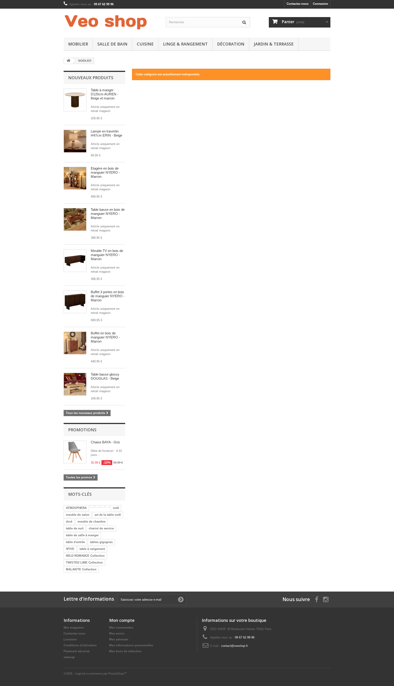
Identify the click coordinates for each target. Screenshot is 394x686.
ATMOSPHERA (76, 508)
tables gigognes (101, 542)
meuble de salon (77, 514)
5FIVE (70, 549)
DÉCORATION (230, 44)
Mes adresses (118, 639)
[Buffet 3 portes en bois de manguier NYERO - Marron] (75, 301)
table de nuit (74, 528)
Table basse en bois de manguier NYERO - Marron (108, 214)
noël (116, 508)
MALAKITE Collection (81, 569)
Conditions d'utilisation (80, 645)
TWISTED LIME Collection (84, 562)
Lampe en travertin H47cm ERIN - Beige (106, 133)
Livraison (70, 639)
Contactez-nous (297, 3)
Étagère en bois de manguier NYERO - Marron (105, 172)
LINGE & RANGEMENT (185, 44)
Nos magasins (74, 627)
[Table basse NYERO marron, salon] (75, 219)
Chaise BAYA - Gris (105, 442)
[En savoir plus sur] (92, 506)
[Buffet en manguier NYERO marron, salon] (75, 343)
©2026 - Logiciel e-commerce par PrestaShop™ (95, 673)
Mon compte (122, 620)
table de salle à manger (82, 535)
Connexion (320, 3)
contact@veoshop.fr (234, 646)
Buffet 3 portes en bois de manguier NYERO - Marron (107, 296)
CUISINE (145, 44)
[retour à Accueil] (68, 61)
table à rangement (92, 549)
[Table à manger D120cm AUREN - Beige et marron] (75, 100)
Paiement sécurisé (77, 651)
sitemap (69, 657)
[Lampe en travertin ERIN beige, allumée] (75, 141)
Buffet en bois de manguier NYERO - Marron (105, 337)
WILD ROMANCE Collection (85, 555)
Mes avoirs (116, 633)
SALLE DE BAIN (112, 44)
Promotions (82, 429)
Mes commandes (121, 627)
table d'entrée (75, 542)
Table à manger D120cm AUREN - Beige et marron (104, 94)
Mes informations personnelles (131, 645)
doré (69, 521)
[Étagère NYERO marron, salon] (75, 178)
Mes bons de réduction (125, 651)
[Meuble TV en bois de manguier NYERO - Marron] (75, 260)
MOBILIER (78, 44)
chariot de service (101, 528)
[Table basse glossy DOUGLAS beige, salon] (75, 384)
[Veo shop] (106, 22)
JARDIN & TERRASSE (274, 44)
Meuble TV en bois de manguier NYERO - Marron (107, 255)
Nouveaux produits (90, 77)
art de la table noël (108, 514)
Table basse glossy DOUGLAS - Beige (105, 376)
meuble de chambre (92, 521)
